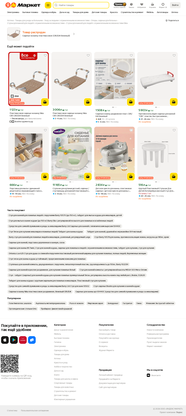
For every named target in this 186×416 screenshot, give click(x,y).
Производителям (154, 338)
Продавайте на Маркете (109, 379)
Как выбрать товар (107, 330)
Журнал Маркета (106, 350)
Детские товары (61, 395)
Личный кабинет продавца (110, 375)
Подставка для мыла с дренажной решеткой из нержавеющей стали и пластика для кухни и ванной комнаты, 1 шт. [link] (27, 189)
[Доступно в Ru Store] (32, 343)
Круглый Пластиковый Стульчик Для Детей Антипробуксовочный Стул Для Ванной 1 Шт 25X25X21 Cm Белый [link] (156, 189)
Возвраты (103, 346)
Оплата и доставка (107, 334)
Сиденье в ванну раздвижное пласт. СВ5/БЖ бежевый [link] (114, 115)
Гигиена (57, 342)
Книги (56, 375)
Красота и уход (60, 362)
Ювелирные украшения (64, 399)
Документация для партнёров (112, 383)
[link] (65, 215)
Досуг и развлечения (63, 330)
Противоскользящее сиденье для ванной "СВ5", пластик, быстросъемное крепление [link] (157, 115)
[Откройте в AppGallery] (23, 343)
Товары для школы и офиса (66, 379)
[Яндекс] (179, 412)
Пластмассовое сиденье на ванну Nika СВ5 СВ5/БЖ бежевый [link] (27, 114)
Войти (175, 5)
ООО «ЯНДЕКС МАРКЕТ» (172, 409)
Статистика (12, 410)
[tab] (13, 12)
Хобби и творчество (63, 367)
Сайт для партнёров (108, 387)
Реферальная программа (158, 334)
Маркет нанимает (154, 346)
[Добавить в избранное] (45, 55)
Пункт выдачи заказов (157, 342)
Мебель (57, 334)
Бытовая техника (61, 338)
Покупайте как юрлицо (109, 338)
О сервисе (103, 342)
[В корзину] (45, 102)
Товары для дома (61, 354)
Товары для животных (64, 387)
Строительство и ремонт (65, 391)
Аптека (57, 358)
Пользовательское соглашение (35, 410)
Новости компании (155, 330)
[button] (166, 375)
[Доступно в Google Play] (14, 343)
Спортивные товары (63, 383)
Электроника (60, 346)
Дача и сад (58, 371)
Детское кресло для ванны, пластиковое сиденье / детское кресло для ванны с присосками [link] (114, 189)
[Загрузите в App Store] (5, 343)
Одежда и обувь (61, 350)
